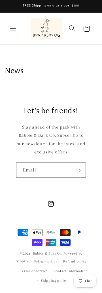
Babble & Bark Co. (48, 253)
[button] (13, 28)
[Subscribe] (78, 170)
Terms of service (34, 271)
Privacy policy (45, 261)
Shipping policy (54, 281)
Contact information (71, 271)
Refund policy (74, 261)
